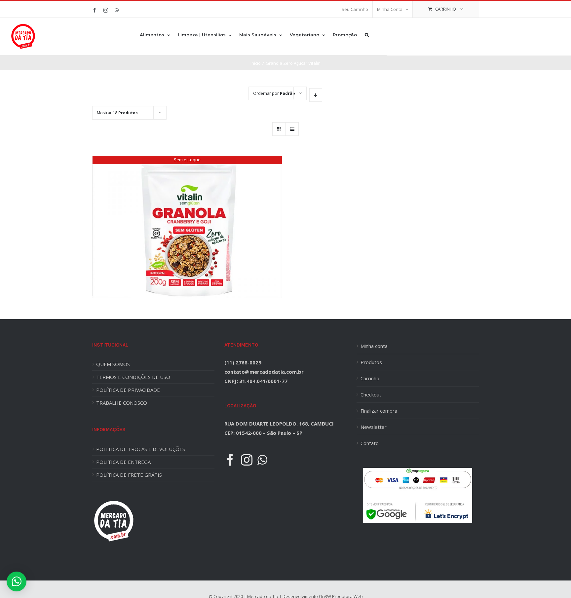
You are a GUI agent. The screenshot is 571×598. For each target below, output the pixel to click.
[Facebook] (230, 460)
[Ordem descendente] (315, 95)
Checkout (371, 394)
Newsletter (374, 427)
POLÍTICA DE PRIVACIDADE (128, 390)
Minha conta (374, 346)
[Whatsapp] (262, 460)
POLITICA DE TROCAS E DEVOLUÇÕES (140, 449)
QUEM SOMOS (113, 364)
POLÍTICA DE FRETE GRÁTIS (129, 474)
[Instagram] (246, 460)
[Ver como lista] (292, 129)
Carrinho (370, 378)
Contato (370, 443)
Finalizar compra (379, 410)
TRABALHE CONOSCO (121, 402)
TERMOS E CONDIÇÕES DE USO (133, 377)
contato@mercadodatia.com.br (264, 371)
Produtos (371, 362)
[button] (367, 34)
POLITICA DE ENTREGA (123, 462)
